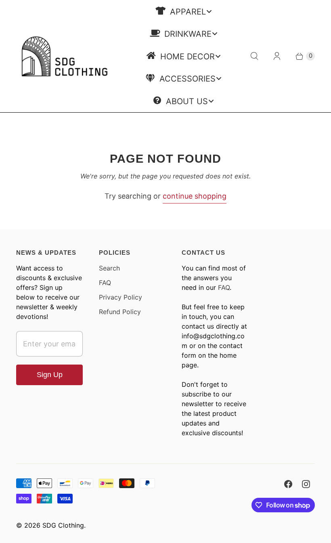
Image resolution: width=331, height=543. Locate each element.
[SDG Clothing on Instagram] (306, 484)
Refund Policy (120, 312)
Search (109, 268)
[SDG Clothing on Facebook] (288, 484)
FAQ (105, 283)
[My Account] (277, 56)
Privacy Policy (120, 297)
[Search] (254, 56)
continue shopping (194, 196)
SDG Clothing (63, 525)
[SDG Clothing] (64, 56)
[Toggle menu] (209, 11)
